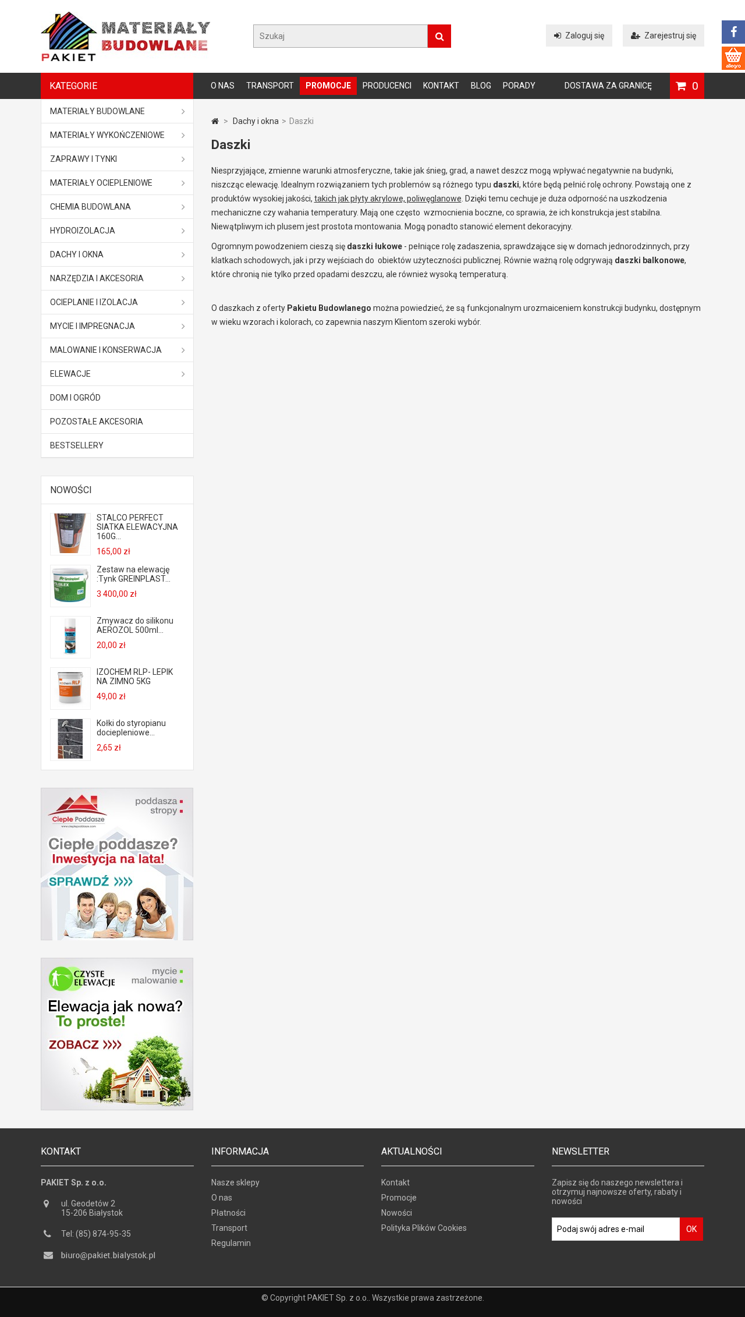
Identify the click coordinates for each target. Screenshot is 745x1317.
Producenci (387, 85)
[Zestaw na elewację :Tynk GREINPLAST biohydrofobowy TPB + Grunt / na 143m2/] (70, 602)
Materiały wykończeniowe (107, 135)
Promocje (328, 85)
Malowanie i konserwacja (106, 350)
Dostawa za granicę (608, 85)
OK (691, 1229)
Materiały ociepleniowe (101, 182)
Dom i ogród (75, 397)
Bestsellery (77, 445)
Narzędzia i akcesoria (97, 278)
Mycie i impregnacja (92, 326)
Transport (270, 85)
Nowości (71, 489)
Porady (519, 85)
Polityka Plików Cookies (424, 1228)
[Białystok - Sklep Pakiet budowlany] (125, 58)
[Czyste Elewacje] (117, 962)
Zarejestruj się (670, 35)
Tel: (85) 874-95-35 (96, 1233)
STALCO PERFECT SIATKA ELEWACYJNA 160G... (137, 527)
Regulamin (231, 1243)
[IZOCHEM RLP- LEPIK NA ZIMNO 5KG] (70, 704)
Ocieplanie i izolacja (94, 302)
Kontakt (441, 85)
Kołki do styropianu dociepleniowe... (131, 727)
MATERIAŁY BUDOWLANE (97, 111)
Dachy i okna (77, 254)
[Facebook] (733, 32)
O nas (223, 85)
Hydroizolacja (82, 230)
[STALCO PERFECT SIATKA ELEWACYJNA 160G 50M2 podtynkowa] (70, 550)
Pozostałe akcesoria (96, 421)
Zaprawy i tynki (83, 159)
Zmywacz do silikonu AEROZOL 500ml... (135, 625)
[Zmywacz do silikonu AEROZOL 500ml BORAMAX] (70, 653)
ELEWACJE (70, 373)
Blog (481, 85)
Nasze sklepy (235, 1182)
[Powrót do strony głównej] (215, 121)
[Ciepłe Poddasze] (117, 792)
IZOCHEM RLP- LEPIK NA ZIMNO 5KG (135, 676)
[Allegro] (733, 58)
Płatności (228, 1212)
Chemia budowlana (90, 206)
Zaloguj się (584, 35)
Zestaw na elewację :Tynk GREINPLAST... (134, 574)
